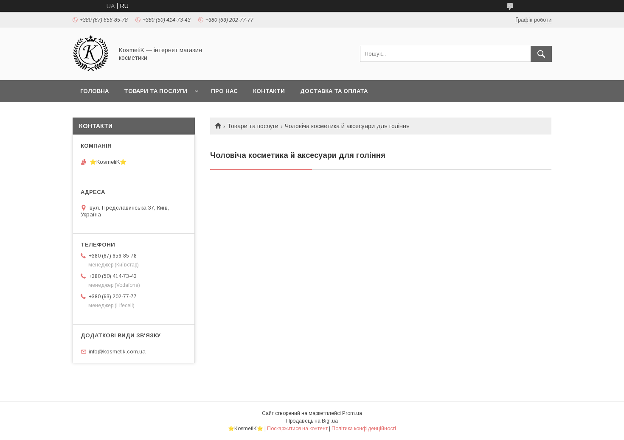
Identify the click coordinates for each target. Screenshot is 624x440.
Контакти (269, 91)
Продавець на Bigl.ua (312, 421)
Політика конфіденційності (364, 429)
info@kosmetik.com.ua (117, 351)
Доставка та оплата (334, 91)
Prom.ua (352, 413)
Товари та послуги (155, 91)
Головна (94, 91)
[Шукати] (541, 54)
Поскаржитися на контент (297, 429)
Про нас (224, 91)
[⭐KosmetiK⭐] (91, 69)
